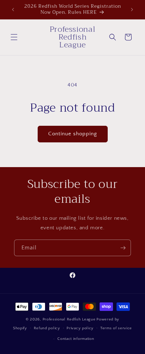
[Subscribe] (123, 248)
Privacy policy (80, 328)
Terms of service (116, 328)
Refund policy (47, 328)
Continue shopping (72, 134)
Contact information (75, 339)
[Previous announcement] (13, 9)
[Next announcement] (132, 9)
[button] (14, 37)
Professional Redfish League (69, 319)
